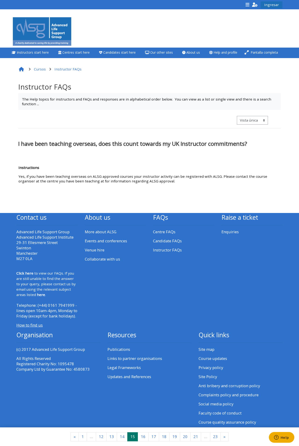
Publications (118, 349)
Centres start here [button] (75, 52)
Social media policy (216, 404)
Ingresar (271, 4)
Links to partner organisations (134, 358)
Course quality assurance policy (227, 422)
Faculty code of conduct (220, 413)
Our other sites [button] (161, 52)
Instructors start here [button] (32, 52)
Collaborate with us (102, 259)
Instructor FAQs (167, 250)
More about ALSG (100, 231)
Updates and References (129, 376)
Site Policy (208, 376)
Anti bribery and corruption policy (229, 385)
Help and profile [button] (225, 52)
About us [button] (192, 52)
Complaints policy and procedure (229, 394)
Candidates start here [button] (119, 52)
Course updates (213, 358)
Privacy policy (211, 367)
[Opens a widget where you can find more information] (281, 438)
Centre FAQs (164, 231)
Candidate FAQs (167, 241)
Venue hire (94, 250)
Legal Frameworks (124, 367)
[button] (254, 4)
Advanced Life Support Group (58, 349)
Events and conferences (106, 241)
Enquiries (230, 231)
